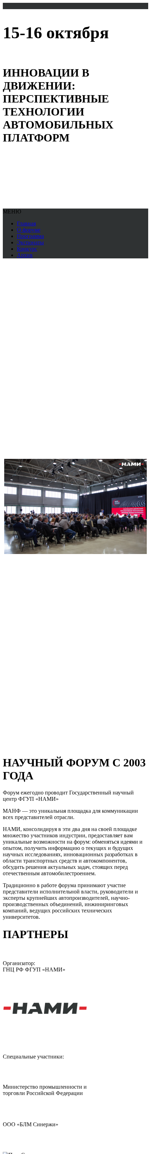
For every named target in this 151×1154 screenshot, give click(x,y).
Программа (30, 236)
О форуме (28, 230)
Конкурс (27, 249)
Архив (25, 255)
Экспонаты (30, 242)
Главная (26, 223)
